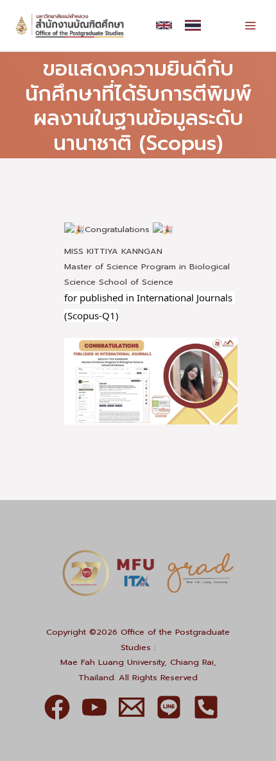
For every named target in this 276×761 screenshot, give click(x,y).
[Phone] (206, 707)
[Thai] (193, 25)
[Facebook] (57, 707)
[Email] (131, 707)
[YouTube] (94, 707)
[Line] (168, 707)
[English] (164, 25)
